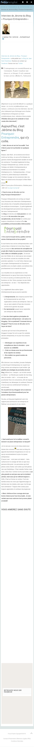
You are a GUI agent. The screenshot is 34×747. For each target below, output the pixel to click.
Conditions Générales (17, 741)
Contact (5, 738)
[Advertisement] (17, 587)
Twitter (20, 63)
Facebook (4, 63)
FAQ (29, 738)
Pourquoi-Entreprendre (10, 135)
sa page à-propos (13, 188)
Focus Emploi (12, 733)
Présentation (12, 738)
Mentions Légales (22, 738)
